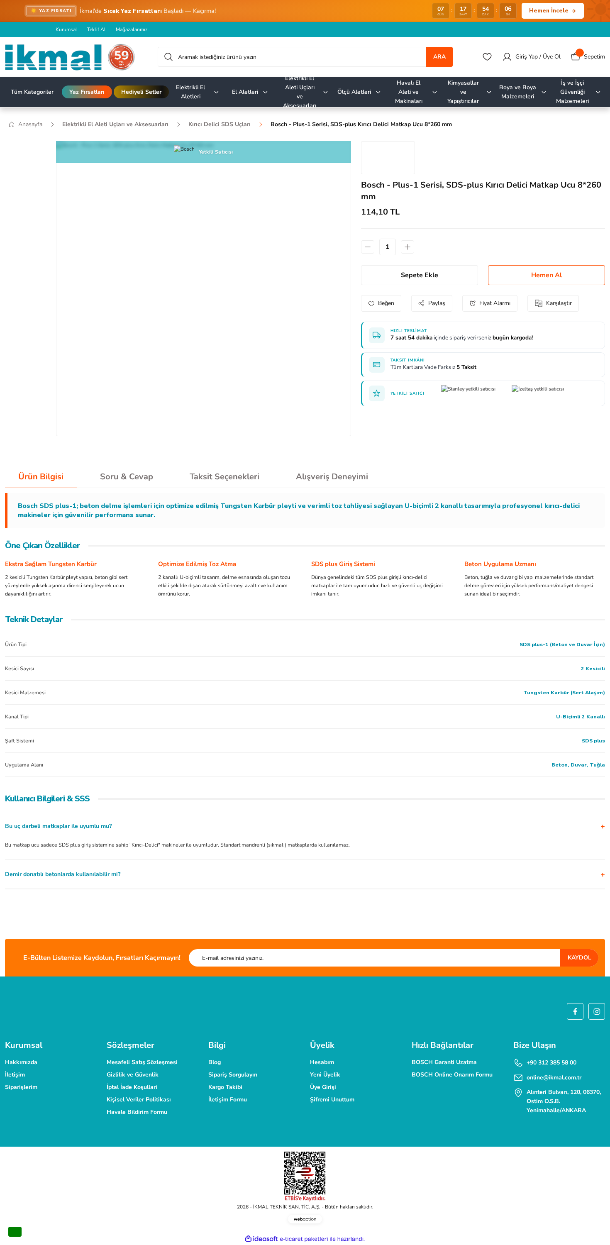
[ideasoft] (261, 1239)
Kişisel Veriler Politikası (139, 1099)
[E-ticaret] (304, 1239)
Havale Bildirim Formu (137, 1112)
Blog (214, 1062)
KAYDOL (579, 958)
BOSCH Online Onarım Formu (452, 1075)
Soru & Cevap (126, 476)
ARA (439, 57)
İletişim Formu (227, 1099)
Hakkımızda (21, 1062)
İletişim (15, 1075)
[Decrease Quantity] (367, 247)
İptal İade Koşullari (132, 1087)
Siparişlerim (21, 1087)
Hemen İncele (549, 11)
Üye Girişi (323, 1087)
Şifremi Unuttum (332, 1099)
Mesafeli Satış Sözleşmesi (142, 1062)
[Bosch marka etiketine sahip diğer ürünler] (388, 157)
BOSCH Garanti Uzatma (444, 1062)
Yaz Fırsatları (87, 92)
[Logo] (70, 57)
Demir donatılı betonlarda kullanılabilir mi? (62, 874)
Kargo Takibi (225, 1087)
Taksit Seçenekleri (224, 476)
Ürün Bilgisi (40, 476)
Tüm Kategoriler (32, 92)
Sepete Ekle (419, 275)
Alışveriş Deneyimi (332, 476)
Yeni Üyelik (325, 1075)
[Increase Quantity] (407, 247)
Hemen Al (546, 275)
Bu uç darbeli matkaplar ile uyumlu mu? (58, 826)
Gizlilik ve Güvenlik (133, 1075)
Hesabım (322, 1062)
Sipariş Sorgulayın (232, 1075)
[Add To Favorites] (381, 303)
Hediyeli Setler (141, 92)
